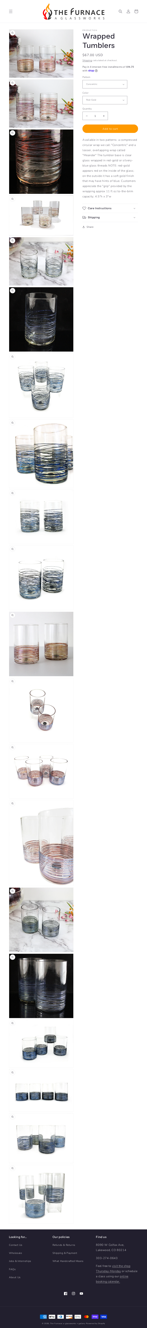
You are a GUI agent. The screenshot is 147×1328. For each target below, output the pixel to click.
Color (85, 92)
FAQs (12, 1269)
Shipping (87, 60)
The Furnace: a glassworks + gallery (67, 1323)
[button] (11, 11)
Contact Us (15, 1245)
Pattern (86, 77)
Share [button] (90, 227)
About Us (15, 1277)
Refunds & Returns (64, 1245)
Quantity (87, 108)
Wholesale (15, 1253)
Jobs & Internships (20, 1261)
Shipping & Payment (65, 1253)
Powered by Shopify (95, 1323)
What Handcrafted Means (68, 1261)
